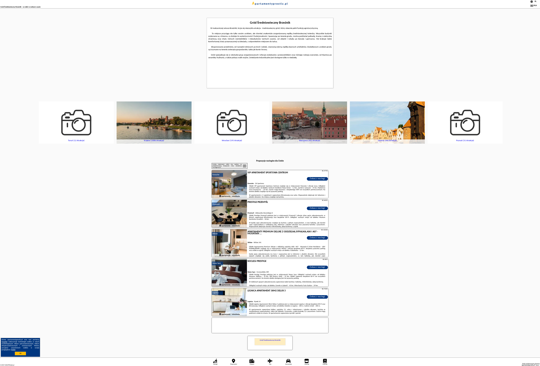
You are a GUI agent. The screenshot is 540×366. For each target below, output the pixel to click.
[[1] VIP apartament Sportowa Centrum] (229, 184)
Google (4, 342)
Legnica (215, 293)
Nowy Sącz (216, 263)
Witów (215, 234)
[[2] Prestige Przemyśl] (229, 214)
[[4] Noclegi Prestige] (229, 273)
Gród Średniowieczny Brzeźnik (270, 340)
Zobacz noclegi (317, 179)
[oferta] (220, 196)
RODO (13, 350)
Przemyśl (216, 204)
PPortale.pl (11, 365)
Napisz (537, 365)
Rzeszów (215, 175)
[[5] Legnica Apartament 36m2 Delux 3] (229, 302)
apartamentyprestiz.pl (270, 4)
